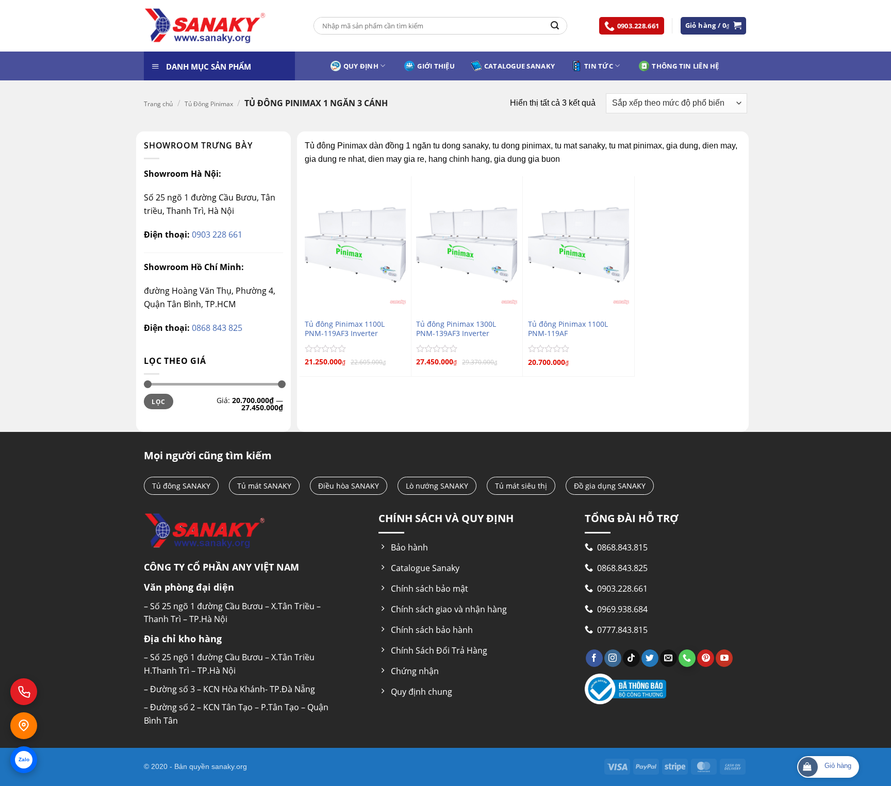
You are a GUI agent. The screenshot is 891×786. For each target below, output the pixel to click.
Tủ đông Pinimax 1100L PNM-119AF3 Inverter (345, 329)
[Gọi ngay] (23, 691)
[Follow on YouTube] (724, 658)
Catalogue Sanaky (519, 66)
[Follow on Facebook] (594, 658)
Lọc (158, 401)
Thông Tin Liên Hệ (685, 66)
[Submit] (555, 26)
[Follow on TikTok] (631, 658)
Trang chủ (158, 103)
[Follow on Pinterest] (705, 658)
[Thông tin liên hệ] (23, 725)
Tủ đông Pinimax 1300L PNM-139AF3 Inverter (456, 329)
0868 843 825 (216, 327)
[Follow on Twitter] (649, 658)
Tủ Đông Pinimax (209, 103)
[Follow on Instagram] (612, 658)
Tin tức (598, 66)
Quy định (360, 66)
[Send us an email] (668, 658)
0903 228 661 (216, 234)
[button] (714, 25)
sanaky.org (229, 766)
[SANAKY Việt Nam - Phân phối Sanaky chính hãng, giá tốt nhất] (205, 26)
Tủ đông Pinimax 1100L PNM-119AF (568, 329)
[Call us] (687, 658)
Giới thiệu (436, 66)
